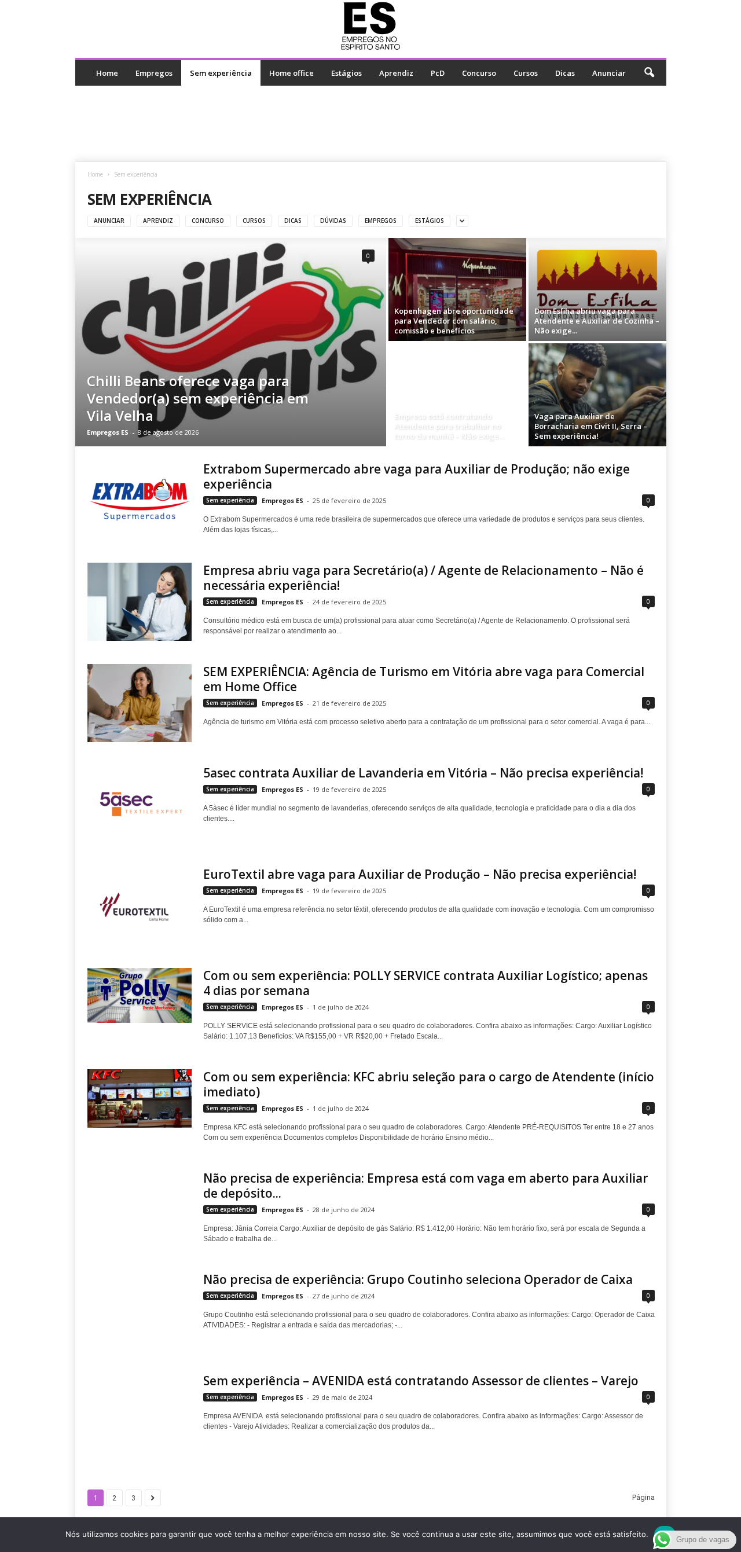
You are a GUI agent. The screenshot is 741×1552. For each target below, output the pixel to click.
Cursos (525, 73)
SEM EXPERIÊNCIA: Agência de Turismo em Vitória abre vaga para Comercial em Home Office (423, 679)
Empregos (154, 73)
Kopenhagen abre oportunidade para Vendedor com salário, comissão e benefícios (453, 321)
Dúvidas (333, 221)
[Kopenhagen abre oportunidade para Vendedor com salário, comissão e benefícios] (457, 289)
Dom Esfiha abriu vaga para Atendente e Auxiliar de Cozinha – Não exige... (596, 321)
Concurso (479, 73)
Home (107, 73)
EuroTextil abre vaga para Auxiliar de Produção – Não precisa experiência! (419, 874)
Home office (291, 73)
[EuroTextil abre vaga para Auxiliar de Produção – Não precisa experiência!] (139, 906)
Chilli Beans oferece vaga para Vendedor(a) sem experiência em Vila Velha (198, 398)
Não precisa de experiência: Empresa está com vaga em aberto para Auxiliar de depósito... (425, 1185)
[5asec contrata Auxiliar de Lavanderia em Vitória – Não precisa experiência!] (139, 804)
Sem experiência (221, 73)
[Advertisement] (370, 123)
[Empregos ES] (370, 26)
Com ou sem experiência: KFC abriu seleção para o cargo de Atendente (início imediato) (428, 1084)
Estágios (346, 73)
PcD (438, 73)
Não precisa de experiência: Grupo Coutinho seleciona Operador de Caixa (418, 1279)
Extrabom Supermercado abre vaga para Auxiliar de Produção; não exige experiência (416, 476)
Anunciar (609, 73)
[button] (649, 73)
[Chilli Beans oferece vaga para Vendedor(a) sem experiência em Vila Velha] (230, 342)
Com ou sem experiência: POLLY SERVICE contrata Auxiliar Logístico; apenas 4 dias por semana (425, 983)
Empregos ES (108, 432)
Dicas (565, 73)
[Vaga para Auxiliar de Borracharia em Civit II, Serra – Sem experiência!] (597, 394)
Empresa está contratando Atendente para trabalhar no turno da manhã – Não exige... (449, 426)
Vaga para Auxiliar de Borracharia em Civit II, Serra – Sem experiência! (590, 426)
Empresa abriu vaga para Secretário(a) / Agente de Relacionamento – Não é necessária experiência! (423, 577)
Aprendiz (396, 73)
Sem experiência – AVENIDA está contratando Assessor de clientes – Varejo (421, 1381)
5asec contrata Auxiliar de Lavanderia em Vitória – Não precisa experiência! (423, 773)
